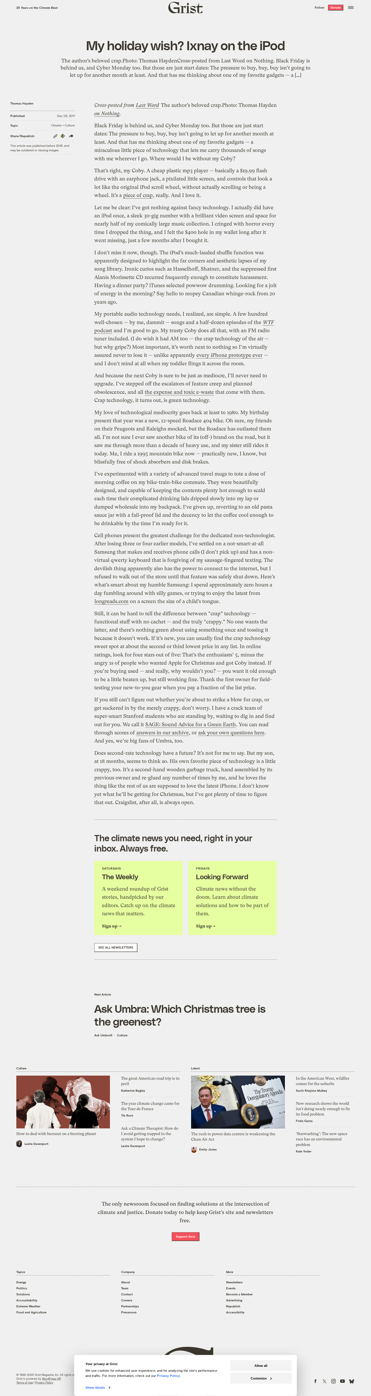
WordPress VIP (51, 1378)
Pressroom (129, 1312)
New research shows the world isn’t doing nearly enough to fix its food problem (323, 1108)
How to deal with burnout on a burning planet (56, 1133)
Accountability (26, 1300)
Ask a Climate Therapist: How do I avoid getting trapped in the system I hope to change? (149, 1133)
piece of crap (138, 195)
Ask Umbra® (103, 1035)
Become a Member (239, 1294)
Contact (127, 1294)
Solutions (23, 1294)
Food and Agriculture (31, 1312)
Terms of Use (24, 1382)
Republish (233, 1306)
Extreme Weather (28, 1306)
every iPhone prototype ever (229, 355)
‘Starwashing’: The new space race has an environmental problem (321, 1139)
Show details (95, 1387)
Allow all (260, 1365)
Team (124, 1288)
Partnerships (130, 1306)
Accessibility (235, 1312)
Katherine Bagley (133, 1090)
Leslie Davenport (36, 1144)
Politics (21, 1288)
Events (231, 1288)
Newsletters (234, 1282)
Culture (122, 1035)
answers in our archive (162, 733)
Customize (259, 1378)
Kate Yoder (303, 1151)
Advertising (234, 1300)
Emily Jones (208, 1149)
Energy (21, 1282)
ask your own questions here (231, 733)
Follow (319, 7)
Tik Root (127, 1115)
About (125, 1282)
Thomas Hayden (21, 103)
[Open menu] (351, 7)
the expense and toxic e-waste (179, 392)
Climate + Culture (63, 125)
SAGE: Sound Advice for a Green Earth (190, 724)
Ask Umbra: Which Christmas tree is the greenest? (179, 1015)
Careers (126, 1300)
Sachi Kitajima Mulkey (311, 1090)
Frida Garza (304, 1121)
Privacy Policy (44, 1382)
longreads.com (111, 601)
